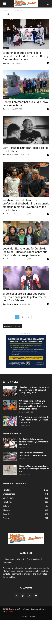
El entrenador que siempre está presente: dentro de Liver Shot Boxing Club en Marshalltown (26, 56)
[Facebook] (16, 595)
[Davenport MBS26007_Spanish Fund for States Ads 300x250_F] (26, 367)
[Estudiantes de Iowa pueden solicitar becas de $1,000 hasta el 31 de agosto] (10, 443)
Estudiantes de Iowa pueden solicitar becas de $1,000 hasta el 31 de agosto (33, 441)
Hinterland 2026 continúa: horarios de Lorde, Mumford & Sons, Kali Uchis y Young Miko (34, 390)
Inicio (5, 10)
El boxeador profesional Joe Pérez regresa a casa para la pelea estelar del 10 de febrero (24, 297)
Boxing (5, 48)
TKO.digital (9, 612)
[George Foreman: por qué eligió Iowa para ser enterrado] (26, 84)
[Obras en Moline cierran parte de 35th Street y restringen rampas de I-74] (10, 470)
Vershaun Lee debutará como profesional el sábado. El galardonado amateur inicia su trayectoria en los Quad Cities (26, 205)
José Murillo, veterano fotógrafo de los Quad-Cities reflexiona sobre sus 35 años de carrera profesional (25, 252)
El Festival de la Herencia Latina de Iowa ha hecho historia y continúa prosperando (34, 419)
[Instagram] (22, 595)
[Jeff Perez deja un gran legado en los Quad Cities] (26, 130)
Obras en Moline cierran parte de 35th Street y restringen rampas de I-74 (34, 468)
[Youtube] (35, 595)
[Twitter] (29, 595)
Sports (11, 10)
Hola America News (10, 155)
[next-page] (33, 317)
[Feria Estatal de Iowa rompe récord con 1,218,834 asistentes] (10, 456)
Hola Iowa (7, 63)
